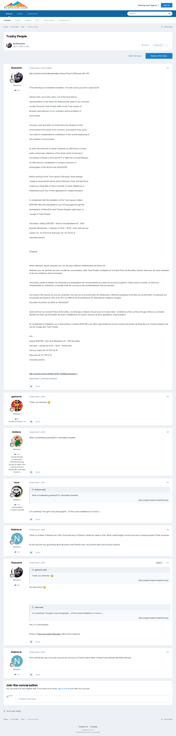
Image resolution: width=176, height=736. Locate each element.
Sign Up (167, 5)
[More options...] (167, 68)
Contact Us (83, 727)
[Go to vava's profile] (17, 491)
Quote (37, 386)
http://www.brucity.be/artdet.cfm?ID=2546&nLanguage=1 (53, 374)
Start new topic (135, 56)
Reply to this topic (159, 56)
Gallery (28, 20)
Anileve (16, 432)
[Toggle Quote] (33, 490)
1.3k (18, 552)
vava (16, 482)
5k (18, 419)
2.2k (18, 454)
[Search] (169, 14)
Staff (37, 20)
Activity (20, 14)
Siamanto (20, 43)
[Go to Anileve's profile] (17, 441)
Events (17, 20)
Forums (7, 20)
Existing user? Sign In (148, 5)
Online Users (49, 20)
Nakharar (16, 529)
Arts (27, 46)
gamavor (16, 396)
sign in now (62, 688)
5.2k (18, 505)
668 (18, 90)
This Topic (159, 14)
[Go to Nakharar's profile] (17, 538)
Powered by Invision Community (88, 732)
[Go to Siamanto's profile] (9, 45)
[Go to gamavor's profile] (17, 405)
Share (146, 45)
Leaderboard (64, 20)
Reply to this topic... (28, 699)
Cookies (93, 727)
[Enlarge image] (49, 402)
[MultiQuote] (31, 386)
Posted (37, 68)
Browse (9, 14)
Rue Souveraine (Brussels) (49, 634)
